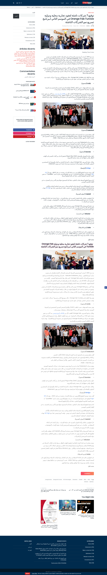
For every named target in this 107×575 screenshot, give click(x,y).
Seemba (91, 481)
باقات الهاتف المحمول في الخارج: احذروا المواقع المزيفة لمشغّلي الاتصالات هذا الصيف (24, 52)
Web (31, 43)
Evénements (29, 28)
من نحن (67, 2)
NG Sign (48, 188)
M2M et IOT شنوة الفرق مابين (22, 90)
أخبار (71, 2)
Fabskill (80, 479)
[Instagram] (19, 3)
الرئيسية (76, 2)
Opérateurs (91, 12)
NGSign (88, 168)
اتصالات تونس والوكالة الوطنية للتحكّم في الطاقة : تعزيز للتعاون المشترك (68, 513)
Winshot (86, 481)
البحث (33, 12)
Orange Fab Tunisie (57, 479)
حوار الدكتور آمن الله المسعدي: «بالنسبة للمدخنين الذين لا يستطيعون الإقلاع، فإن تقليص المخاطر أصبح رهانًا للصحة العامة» (24, 60)
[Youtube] (17, 3)
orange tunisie (48, 479)
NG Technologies (67, 479)
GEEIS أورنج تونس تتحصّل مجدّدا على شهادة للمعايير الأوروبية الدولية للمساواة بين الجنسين (49, 527)
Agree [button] (27, 573)
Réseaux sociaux (29, 37)
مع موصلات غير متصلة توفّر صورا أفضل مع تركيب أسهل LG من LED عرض (53, 490)
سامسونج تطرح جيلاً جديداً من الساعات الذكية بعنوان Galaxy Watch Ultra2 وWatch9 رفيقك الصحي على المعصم (24, 56)
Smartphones (29, 40)
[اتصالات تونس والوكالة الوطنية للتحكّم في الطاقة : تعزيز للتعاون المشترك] (67, 505)
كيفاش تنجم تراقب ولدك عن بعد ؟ (22, 110)
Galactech (75, 479)
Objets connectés (28, 31)
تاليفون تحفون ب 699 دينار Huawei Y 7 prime (21, 97)
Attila (85, 479)
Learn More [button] (34, 573)
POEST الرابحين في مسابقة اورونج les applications (21, 84)
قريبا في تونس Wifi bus (24, 103)
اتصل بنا (62, 2)
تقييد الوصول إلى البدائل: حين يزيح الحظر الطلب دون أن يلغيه (25, 64)
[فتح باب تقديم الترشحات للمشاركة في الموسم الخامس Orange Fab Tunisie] (85, 506)
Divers (30, 24)
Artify (89, 479)
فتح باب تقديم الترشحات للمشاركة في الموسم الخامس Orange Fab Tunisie (86, 516)
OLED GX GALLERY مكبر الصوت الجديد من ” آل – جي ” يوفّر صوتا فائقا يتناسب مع (81, 490)
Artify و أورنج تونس (59, 94)
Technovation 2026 (30, 66)
